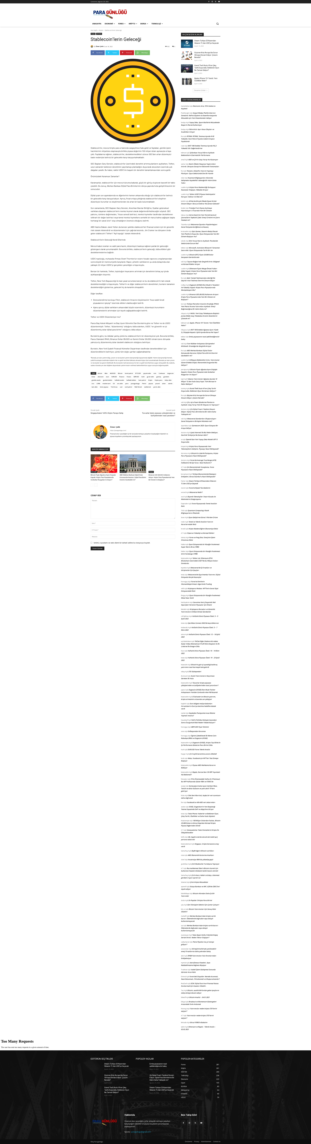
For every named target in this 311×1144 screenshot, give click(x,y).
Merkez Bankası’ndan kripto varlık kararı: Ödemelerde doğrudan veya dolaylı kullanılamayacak (198, 918)
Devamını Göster (200, 90)
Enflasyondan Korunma (197, 731)
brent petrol (129, 373)
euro (107, 377)
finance (121, 377)
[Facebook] (208, 1)
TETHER (99, 34)
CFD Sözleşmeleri (194, 671)
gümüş (158, 377)
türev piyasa (104, 387)
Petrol (144, 383)
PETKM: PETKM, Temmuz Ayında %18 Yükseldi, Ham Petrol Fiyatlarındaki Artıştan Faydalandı (197, 138)
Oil (114, 383)
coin (154, 373)
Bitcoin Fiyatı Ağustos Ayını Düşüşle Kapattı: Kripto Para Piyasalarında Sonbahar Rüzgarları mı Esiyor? (103, 477)
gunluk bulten (107, 380)
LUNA (98, 383)
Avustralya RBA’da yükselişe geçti (200, 859)
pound (157, 383)
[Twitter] (215, 1)
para (126, 383)
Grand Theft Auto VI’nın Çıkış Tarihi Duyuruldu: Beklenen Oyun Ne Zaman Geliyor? (206, 67)
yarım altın (156, 387)
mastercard (106, 383)
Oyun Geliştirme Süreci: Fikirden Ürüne (203, 517)
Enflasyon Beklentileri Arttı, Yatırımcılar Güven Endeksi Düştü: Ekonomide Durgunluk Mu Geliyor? (200, 362)
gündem (166, 377)
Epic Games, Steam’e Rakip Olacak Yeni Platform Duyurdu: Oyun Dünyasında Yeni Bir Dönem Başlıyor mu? (200, 234)
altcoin (100, 373)
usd (121, 387)
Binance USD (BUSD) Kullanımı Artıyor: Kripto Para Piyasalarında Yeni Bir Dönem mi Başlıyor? (161, 477)
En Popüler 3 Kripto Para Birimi (200, 900)
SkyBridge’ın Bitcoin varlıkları (202, 851)
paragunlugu (135, 383)
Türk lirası (114, 387)
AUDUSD (113, 373)
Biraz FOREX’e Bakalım (198, 1022)
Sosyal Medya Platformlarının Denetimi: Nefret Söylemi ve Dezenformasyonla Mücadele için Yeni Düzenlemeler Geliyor (199, 115)
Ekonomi (123, 472)
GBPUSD (136, 377)
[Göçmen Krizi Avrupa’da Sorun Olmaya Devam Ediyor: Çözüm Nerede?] (187, 55)
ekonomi (101, 377)
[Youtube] (219, 1)
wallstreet (147, 387)
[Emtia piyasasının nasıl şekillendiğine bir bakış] (142, 1067)
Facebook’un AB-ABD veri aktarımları (201, 802)
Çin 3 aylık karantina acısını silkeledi (203, 754)
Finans (129, 377)
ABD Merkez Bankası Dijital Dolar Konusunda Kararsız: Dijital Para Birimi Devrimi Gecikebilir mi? (133, 477)
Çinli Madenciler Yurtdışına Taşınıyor (205, 864)
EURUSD (114, 377)
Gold (142, 377)
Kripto (101, 30)
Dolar (93, 377)
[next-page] (96, 485)
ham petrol (142, 380)
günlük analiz (96, 380)
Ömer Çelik (100, 46)
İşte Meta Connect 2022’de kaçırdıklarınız (203, 623)
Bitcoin (120, 373)
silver (164, 383)
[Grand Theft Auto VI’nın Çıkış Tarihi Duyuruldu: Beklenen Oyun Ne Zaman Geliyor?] (187, 68)
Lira (93, 383)
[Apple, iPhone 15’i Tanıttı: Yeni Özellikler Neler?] (187, 81)
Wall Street (138, 387)
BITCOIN (93, 472)
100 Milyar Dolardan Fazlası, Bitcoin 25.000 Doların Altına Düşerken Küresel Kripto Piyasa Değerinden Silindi (200, 823)
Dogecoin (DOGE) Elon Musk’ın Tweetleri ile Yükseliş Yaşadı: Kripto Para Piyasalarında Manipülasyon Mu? (200, 287)
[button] (217, 24)
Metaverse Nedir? (196, 492)
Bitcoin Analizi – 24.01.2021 (199, 997)
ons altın (120, 383)
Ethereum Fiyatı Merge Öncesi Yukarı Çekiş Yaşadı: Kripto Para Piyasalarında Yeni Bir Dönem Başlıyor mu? (199, 271)
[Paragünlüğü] (110, 13)
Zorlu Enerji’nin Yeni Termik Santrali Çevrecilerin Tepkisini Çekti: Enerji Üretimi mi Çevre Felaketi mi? (200, 217)
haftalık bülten (131, 380)
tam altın (95, 387)
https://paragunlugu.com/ (118, 430)
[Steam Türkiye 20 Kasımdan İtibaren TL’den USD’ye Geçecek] (187, 44)
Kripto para (158, 380)
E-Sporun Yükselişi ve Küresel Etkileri (200, 533)
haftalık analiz (119, 380)
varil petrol (128, 387)
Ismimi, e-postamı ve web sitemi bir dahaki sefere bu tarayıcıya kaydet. (122, 543)
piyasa (151, 383)
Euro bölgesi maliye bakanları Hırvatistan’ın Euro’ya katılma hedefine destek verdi (198, 706)
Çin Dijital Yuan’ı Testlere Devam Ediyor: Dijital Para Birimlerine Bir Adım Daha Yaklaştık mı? (198, 411)
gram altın (150, 377)
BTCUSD (138, 373)
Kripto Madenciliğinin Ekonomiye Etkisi (203, 529)
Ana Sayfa (94, 30)
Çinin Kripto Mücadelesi (199, 882)
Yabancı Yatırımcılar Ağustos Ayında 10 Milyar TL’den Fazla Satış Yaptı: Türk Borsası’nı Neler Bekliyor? (199, 381)
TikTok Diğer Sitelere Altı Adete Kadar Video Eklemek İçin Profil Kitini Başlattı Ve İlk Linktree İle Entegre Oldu (200, 643)
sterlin (170, 383)
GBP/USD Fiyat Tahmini (200, 727)
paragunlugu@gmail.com (141, 1132)
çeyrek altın (147, 373)
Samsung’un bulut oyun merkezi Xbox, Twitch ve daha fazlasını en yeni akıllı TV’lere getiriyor (199, 788)
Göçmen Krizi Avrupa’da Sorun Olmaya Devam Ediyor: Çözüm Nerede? (206, 55)
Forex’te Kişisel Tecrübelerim (199, 488)
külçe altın (168, 380)
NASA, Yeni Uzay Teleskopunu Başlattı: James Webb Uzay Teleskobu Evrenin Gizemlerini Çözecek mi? (200, 316)
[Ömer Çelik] (92, 46)
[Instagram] (212, 1)
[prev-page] (92, 485)
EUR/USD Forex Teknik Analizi (199, 749)
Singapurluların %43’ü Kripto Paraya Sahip (107, 413)
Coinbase (162, 373)
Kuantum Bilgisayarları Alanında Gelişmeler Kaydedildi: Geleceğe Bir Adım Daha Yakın (198, 180)
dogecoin (170, 373)
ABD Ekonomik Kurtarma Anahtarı (201, 855)
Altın (106, 373)
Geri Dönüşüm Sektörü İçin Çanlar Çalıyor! (203, 905)
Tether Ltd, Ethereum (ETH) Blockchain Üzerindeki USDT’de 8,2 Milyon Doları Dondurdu (199, 560)
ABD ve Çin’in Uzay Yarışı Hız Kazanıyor (203, 160)
